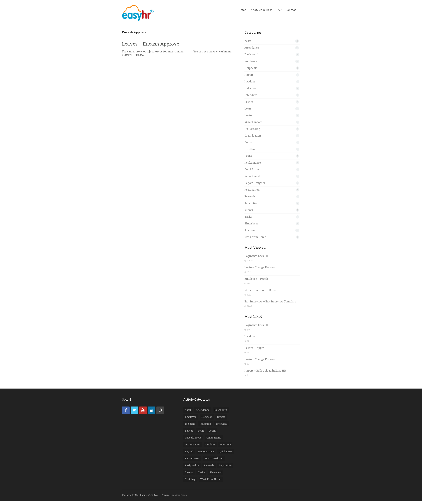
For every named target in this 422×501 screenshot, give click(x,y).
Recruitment (252, 176)
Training (250, 230)
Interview (250, 95)
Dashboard (251, 54)
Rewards (249, 196)
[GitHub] (160, 410)
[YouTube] (143, 410)
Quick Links (251, 169)
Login (248, 115)
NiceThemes (142, 495)
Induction (250, 88)
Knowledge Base (261, 10)
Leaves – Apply (254, 347)
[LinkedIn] (151, 410)
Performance (252, 162)
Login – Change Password (260, 267)
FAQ (279, 10)
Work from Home (255, 237)
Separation (251, 203)
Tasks (248, 216)
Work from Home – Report (261, 290)
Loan (247, 108)
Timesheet (251, 223)
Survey (248, 210)
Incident (249, 81)
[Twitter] (134, 410)
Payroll (248, 155)
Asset (247, 41)
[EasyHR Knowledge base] (138, 12)
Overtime (250, 149)
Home (242, 10)
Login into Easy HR (256, 256)
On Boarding (252, 128)
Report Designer (254, 183)
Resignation (251, 189)
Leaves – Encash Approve (150, 44)
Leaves (248, 101)
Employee (250, 61)
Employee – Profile (256, 278)
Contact (291, 10)
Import (248, 74)
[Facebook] (126, 410)
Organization (252, 135)
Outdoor (249, 142)
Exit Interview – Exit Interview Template (270, 301)
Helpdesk (250, 68)
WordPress (181, 495)
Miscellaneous (253, 122)
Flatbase (127, 495)
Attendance (251, 47)
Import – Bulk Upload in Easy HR (265, 370)
